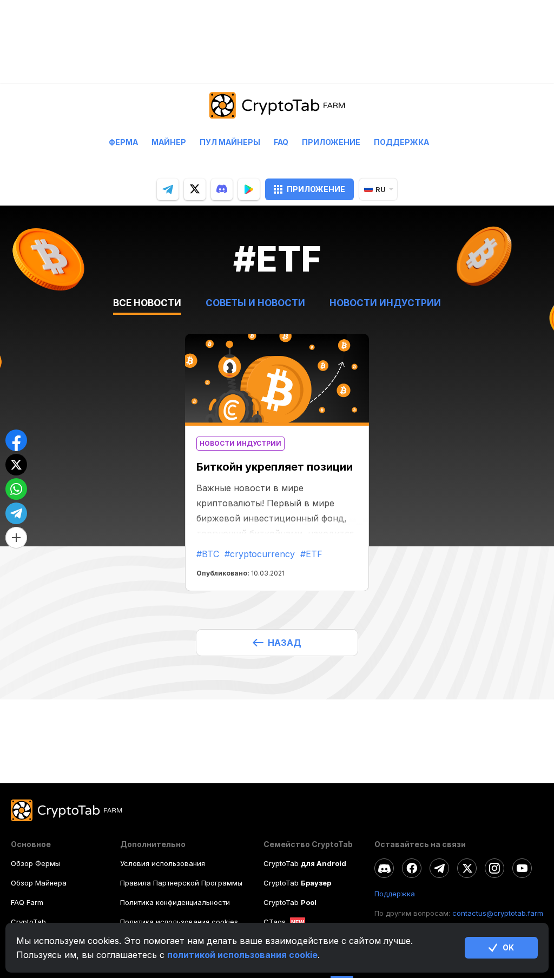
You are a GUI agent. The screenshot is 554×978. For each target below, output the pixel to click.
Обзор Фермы (35, 863)
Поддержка (401, 142)
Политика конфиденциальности (175, 902)
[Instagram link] (494, 868)
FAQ (281, 142)
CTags (274, 921)
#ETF (311, 554)
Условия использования (162, 863)
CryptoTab (28, 921)
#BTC (207, 554)
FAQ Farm (27, 902)
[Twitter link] (467, 868)
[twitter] (195, 189)
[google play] (249, 189)
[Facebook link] (411, 868)
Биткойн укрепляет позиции (274, 466)
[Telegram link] (439, 868)
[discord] (222, 189)
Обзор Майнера (39, 882)
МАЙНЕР (168, 142)
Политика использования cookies (179, 921)
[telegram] (168, 189)
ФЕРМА (123, 142)
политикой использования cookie (242, 954)
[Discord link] (384, 868)
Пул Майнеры (230, 142)
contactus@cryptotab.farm (497, 913)
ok (508, 947)
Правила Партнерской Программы (181, 882)
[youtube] (522, 868)
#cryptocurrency (260, 554)
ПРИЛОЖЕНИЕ (316, 189)
